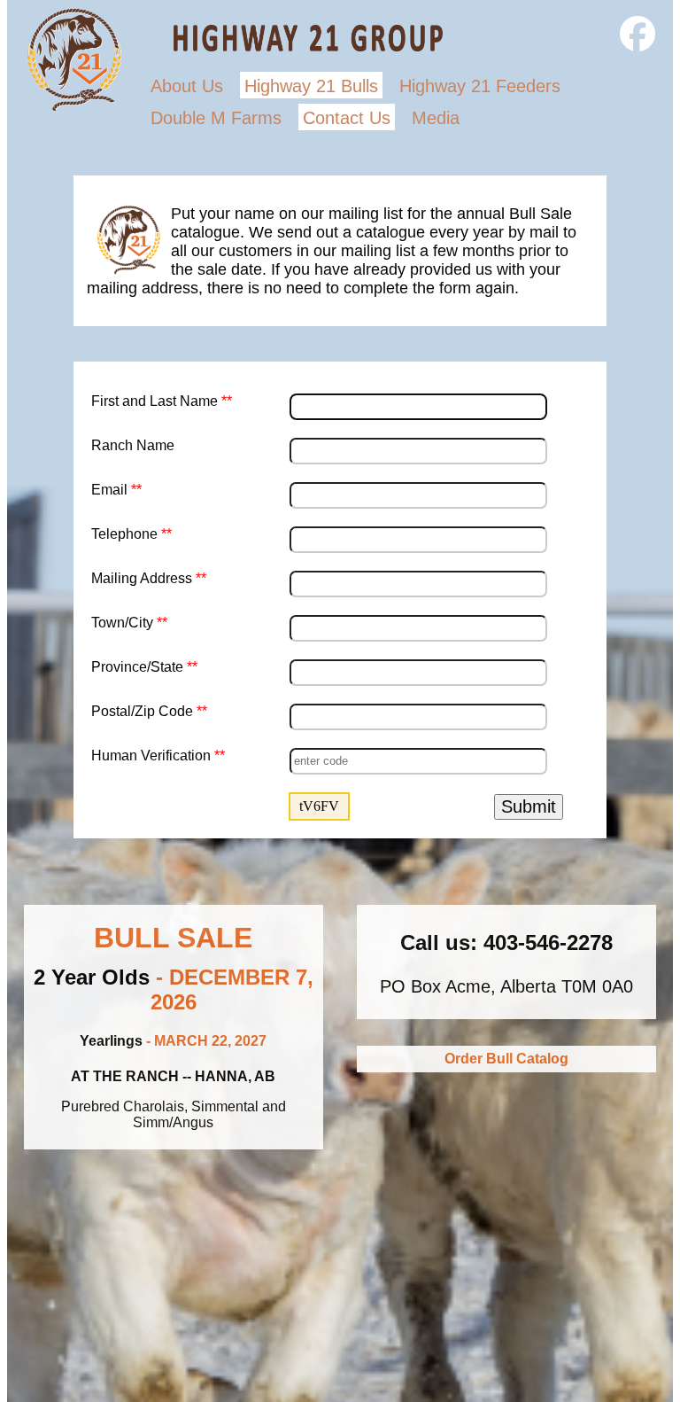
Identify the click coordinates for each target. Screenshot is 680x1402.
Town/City (129, 622)
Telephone (131, 533)
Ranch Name (132, 445)
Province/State (144, 666)
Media (436, 118)
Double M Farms (216, 118)
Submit (528, 806)
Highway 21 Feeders (479, 86)
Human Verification (158, 755)
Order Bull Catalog (506, 1058)
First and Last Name (161, 401)
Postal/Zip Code (149, 711)
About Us (187, 86)
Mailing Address (148, 578)
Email (116, 489)
